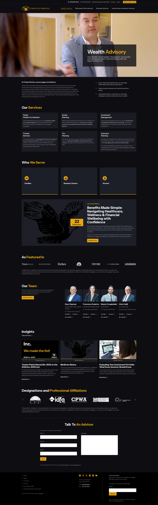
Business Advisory (102, 8)
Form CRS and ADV (85, 2)
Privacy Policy (66, 465)
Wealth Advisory (66, 8)
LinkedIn (70, 317)
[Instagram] (83, 476)
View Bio (67, 314)
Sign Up (112, 494)
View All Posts (26, 335)
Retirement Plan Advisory (84, 8)
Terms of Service (74, 465)
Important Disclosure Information (101, 2)
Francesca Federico (91, 304)
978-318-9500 (86, 484)
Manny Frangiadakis (109, 304)
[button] (23, 400)
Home (25, 475)
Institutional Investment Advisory (123, 8)
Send (43, 459)
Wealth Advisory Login (130, 2)
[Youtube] (96, 476)
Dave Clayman (70, 304)
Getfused (41, 493)
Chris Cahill (123, 304)
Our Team (26, 481)
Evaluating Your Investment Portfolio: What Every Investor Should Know (117, 365)
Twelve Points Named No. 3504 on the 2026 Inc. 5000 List (40, 365)
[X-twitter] (86, 476)
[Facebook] (80, 476)
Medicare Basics (68, 364)
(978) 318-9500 (74, 2)
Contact (113, 2)
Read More (25, 379)
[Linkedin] (90, 476)
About (118, 2)
